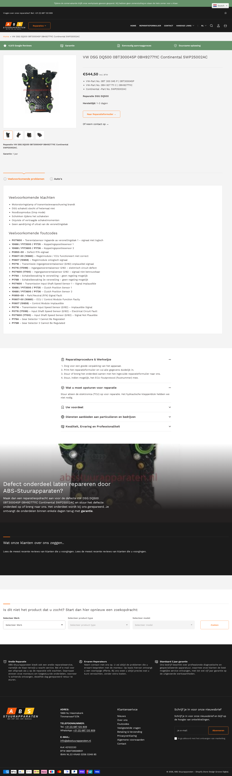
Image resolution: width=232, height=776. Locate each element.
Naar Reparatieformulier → (101, 114)
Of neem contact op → (96, 124)
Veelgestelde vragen (129, 727)
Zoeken (215, 625)
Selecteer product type (80, 618)
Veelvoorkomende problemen (26, 178)
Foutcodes (123, 724)
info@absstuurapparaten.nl (75, 740)
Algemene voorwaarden (130, 739)
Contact (168, 26)
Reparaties (38, 26)
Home (6, 36)
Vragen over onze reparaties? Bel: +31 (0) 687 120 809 (28, 13)
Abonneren (218, 730)
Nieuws (121, 716)
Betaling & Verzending (129, 731)
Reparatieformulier (150, 26)
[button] (220, 5)
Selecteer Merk (11, 618)
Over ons (122, 720)
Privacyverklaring (127, 735)
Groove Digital (221, 772)
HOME (133, 26)
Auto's (58, 178)
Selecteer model (141, 618)
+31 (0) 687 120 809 (76, 726)
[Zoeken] (211, 25)
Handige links (183, 26)
